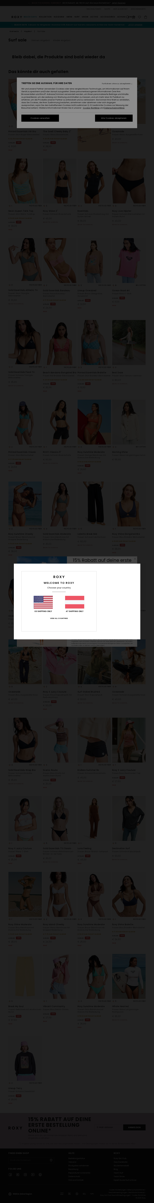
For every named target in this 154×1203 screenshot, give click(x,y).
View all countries (59, 618)
